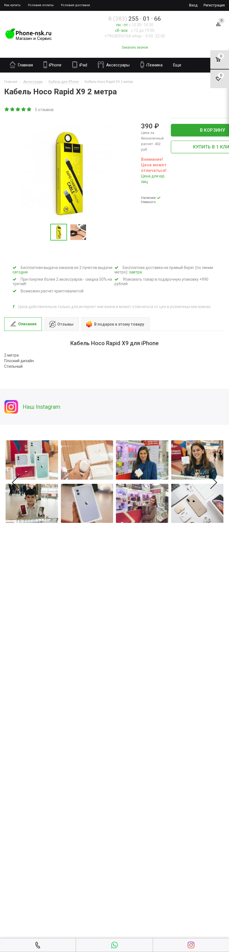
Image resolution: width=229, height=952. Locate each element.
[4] (24, 109)
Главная (24, 65)
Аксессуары (117, 65)
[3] (18, 109)
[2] (12, 109)
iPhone (54, 65)
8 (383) (134, 18)
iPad (82, 65)
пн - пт (122, 25)
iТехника (154, 65)
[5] (29, 109)
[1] (7, 109)
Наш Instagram (41, 406)
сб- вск (121, 30)
